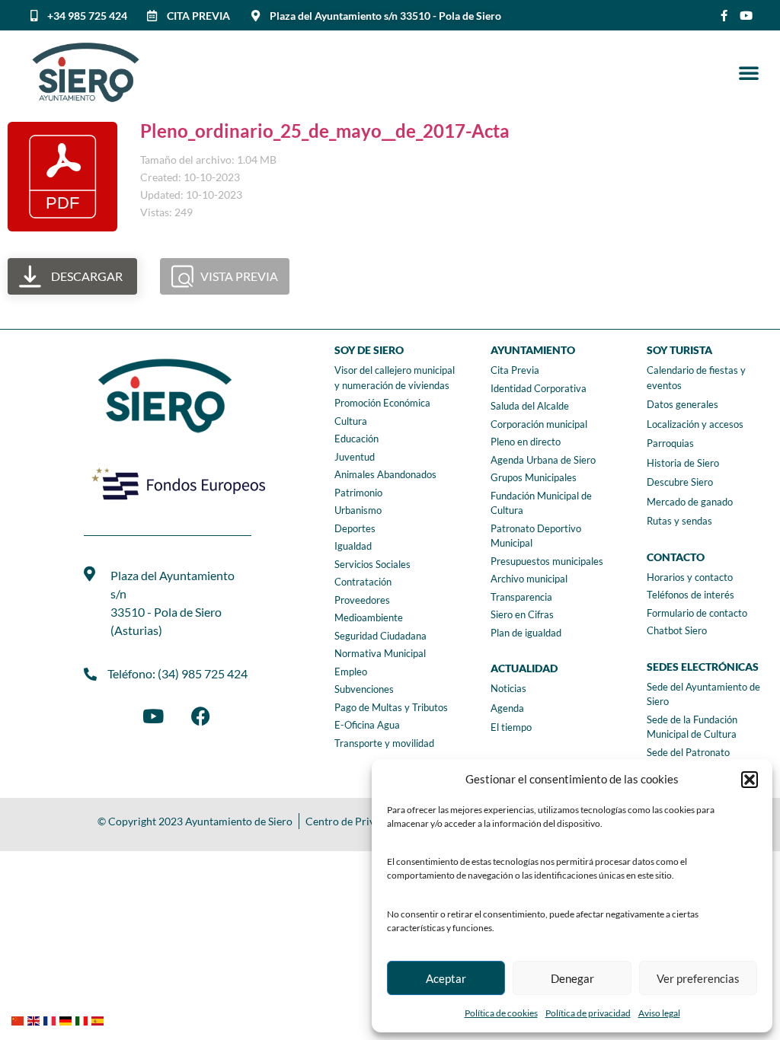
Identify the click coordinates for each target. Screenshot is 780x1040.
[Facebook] (200, 716)
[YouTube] (153, 716)
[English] (35, 1019)
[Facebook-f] (724, 15)
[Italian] (83, 1019)
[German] (67, 1019)
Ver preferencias (698, 978)
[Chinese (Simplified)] (19, 1019)
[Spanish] (99, 1019)
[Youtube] (746, 15)
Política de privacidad (588, 1013)
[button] (749, 779)
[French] (51, 1019)
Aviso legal (659, 1013)
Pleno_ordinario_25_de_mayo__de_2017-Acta (325, 131)
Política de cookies (501, 1013)
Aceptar (446, 978)
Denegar (572, 978)
